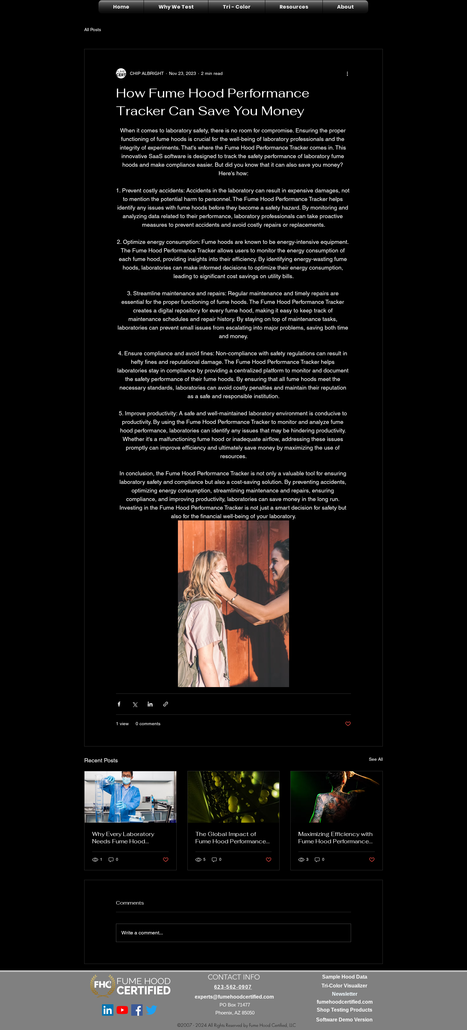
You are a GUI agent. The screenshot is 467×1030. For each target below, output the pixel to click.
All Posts (92, 29)
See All (376, 759)
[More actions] (347, 73)
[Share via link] (166, 704)
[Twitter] (151, 1010)
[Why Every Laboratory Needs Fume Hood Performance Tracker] (130, 797)
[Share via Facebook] (119, 704)
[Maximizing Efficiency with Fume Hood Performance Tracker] (336, 797)
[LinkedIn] (107, 1010)
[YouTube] (122, 1010)
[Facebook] (137, 1010)
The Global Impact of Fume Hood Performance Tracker (230, 837)
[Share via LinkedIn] (150, 704)
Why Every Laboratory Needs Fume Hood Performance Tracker (123, 837)
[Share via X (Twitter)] (135, 704)
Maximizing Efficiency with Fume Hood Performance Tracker (335, 837)
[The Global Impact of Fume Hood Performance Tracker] (234, 797)
